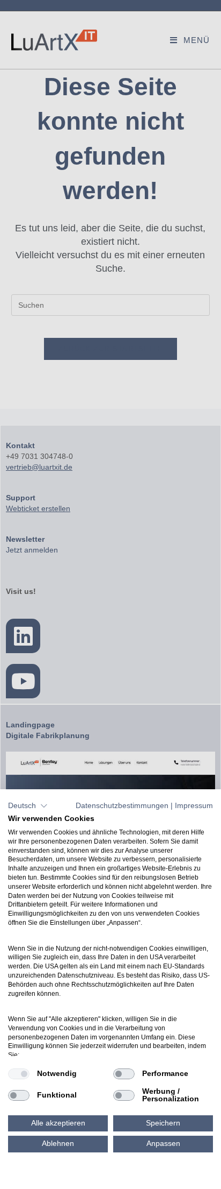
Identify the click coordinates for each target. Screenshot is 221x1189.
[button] (28, 805)
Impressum (194, 806)
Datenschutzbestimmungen (122, 806)
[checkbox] (19, 1073)
